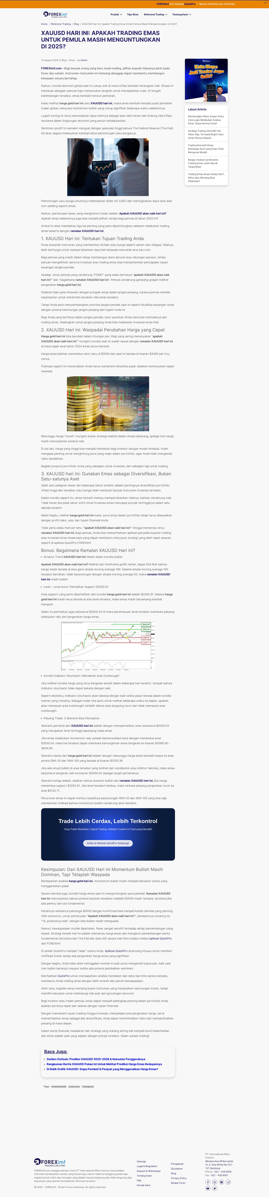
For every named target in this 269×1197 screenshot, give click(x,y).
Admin (83, 60)
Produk (115, 14)
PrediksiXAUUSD (59, 1087)
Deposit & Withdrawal (148, 1171)
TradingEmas (88, 1087)
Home (44, 23)
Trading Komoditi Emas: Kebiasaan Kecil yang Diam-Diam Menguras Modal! (206, 149)
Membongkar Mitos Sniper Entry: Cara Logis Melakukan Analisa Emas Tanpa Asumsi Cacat (206, 120)
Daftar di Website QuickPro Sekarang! (108, 843)
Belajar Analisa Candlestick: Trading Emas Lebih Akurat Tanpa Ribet (203, 163)
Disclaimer (177, 1168)
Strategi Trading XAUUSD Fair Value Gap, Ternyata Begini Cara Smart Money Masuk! (205, 134)
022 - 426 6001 (219, 1175)
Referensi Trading (154, 14)
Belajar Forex (178, 1182)
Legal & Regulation (147, 1166)
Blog (76, 23)
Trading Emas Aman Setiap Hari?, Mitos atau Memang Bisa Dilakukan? (206, 178)
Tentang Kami (180, 14)
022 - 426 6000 (222, 1171)
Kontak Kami (143, 1185)
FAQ (139, 1180)
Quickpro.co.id (223, 3)
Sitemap (141, 1161)
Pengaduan (177, 1163)
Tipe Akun (132, 14)
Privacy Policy (178, 1178)
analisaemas (74, 1087)
